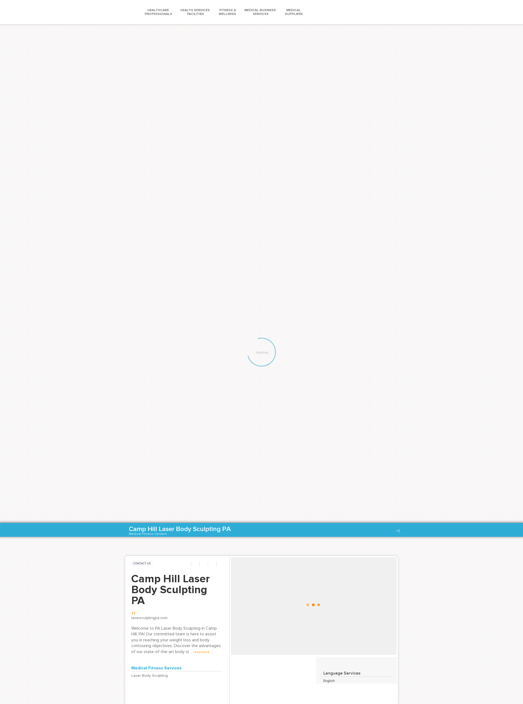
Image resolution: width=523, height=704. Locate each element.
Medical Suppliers (294, 12)
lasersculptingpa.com (149, 618)
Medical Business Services (260, 12)
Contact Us (142, 563)
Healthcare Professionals (158, 12)
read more (201, 652)
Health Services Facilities (195, 12)
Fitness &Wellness (227, 12)
